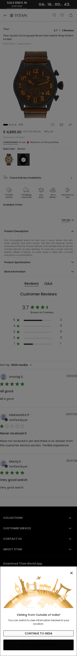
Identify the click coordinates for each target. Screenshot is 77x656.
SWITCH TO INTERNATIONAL (38, 645)
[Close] (38, 571)
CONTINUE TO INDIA (38, 633)
